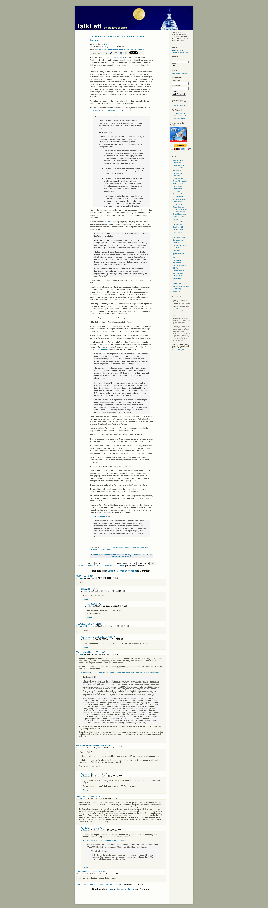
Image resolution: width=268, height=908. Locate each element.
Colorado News (178, 160)
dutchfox (82, 874)
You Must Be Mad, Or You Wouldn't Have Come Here (104, 841)
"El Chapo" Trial (178, 216)
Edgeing (112, 547)
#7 (120, 746)
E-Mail (174, 52)
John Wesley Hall (179, 118)
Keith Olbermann (98, 517)
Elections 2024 (178, 173)
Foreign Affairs (178, 230)
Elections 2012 (178, 170)
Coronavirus (177, 163)
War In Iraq (177, 289)
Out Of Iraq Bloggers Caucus (114, 58)
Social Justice (177, 281)
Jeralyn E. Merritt (179, 105)
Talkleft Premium (178, 278)
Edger (94, 44)
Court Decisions (178, 196)
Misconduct (177, 263)
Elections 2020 (178, 227)
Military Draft (177, 260)
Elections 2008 (178, 224)
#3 (100, 604)
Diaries (106, 44)
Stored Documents (179, 214)
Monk (177, 308)
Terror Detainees (179, 207)
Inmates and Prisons (180, 235)
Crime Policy (177, 202)
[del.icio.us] (112, 54)
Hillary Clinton (177, 232)
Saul (81, 798)
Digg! (103, 54)
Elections (176, 219)
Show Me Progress (139, 547)
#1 (91, 576)
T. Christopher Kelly (179, 116)
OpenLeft (119, 547)
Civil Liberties (177, 189)
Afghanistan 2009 (179, 183)
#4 (100, 624)
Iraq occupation (133, 49)
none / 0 (99, 774)
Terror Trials (177, 283)
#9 (105, 774)
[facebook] (122, 54)
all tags (142, 49)
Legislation (176, 250)
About (179, 50)
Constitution (177, 191)
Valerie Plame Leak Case (181, 286)
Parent (85, 600)
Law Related (177, 248)
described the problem (98, 350)
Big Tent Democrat (86, 626)
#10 (99, 828)
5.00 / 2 (85, 576)
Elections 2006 (178, 222)
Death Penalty (178, 204)
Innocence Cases (179, 237)
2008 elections (100, 49)
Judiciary (176, 242)
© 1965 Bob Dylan (178, 350)
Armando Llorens (179, 113)
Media (175, 257)
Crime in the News (179, 199)
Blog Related (177, 186)
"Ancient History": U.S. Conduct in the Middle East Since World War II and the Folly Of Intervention (119, 673)
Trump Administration (180, 181)
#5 (117, 637)
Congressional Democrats (116, 49)
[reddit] (117, 54)
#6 (103, 652)
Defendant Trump (179, 165)
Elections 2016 (178, 168)
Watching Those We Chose (100, 550)
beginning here (110, 222)
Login (110, 571)
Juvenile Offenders (179, 245)
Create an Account (127, 571)
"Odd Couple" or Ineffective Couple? (107, 555)
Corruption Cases (179, 194)
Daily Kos (127, 547)
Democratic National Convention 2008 (180, 210)
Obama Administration (180, 265)
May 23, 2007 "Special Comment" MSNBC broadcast (113, 110)
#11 (102, 872)
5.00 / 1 (94, 624)
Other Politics (177, 276)
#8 (99, 796)
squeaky (86, 591)
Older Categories (179, 270)
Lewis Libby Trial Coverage (178, 254)
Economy (176, 176)
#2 (96, 589)
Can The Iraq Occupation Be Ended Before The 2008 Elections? (100, 566)
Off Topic (176, 268)
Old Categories (178, 273)
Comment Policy (182, 52)
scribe (81, 748)
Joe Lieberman (178, 240)
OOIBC (105, 547)
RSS (183, 50)
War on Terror (178, 291)
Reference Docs (178, 178)
